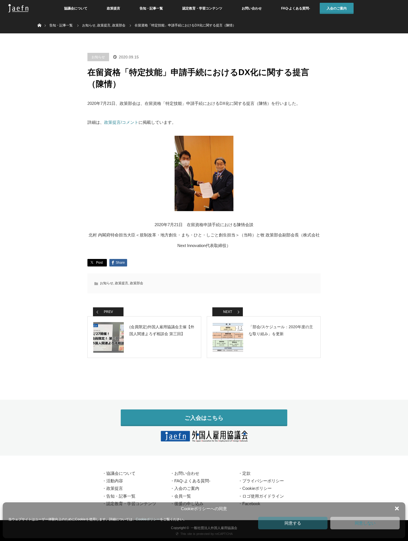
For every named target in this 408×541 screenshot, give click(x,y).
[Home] (39, 19)
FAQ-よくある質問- (295, 8)
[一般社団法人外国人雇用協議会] (204, 438)
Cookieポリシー (148, 519)
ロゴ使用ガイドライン (263, 496)
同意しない (365, 523)
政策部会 (136, 283)
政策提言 (113, 8)
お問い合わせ (252, 8)
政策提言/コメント (121, 122)
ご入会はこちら (204, 418)
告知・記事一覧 (151, 8)
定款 (246, 473)
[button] (397, 508)
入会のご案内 (337, 8)
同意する (292, 523)
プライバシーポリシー (263, 480)
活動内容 (114, 480)
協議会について (75, 8)
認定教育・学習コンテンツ (202, 8)
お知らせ (98, 57)
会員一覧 (182, 496)
